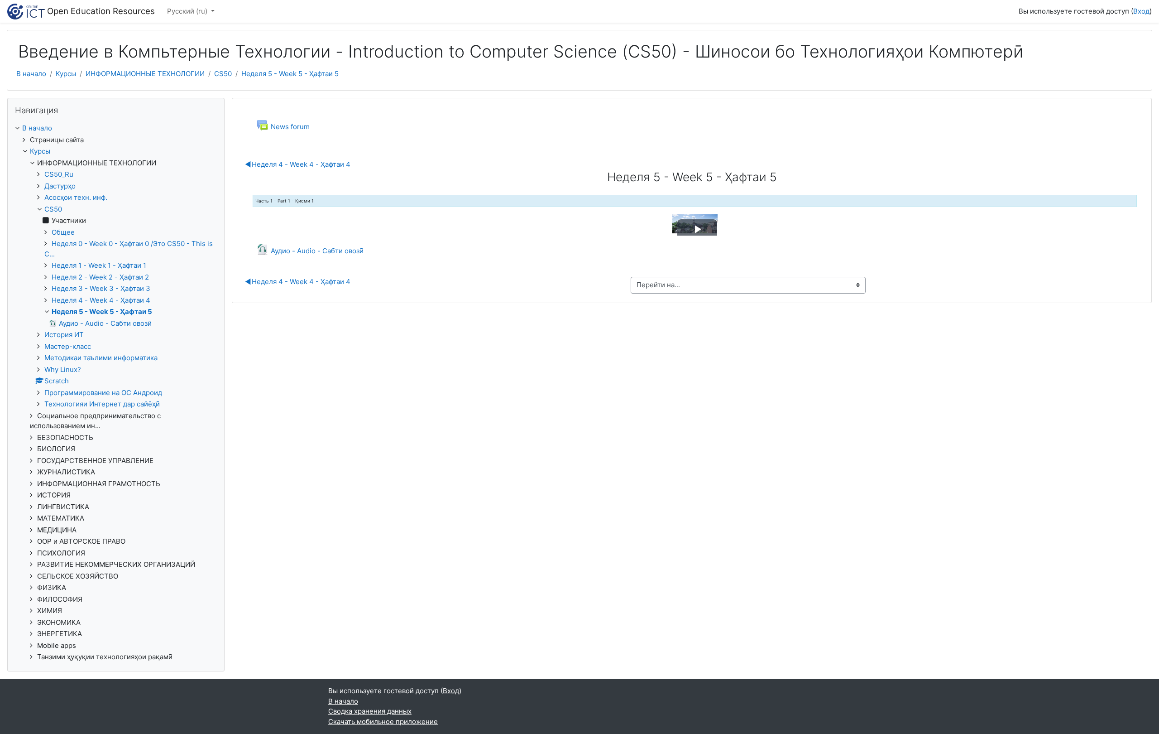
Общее (63, 232)
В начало (31, 73)
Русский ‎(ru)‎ (188, 11)
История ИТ (64, 334)
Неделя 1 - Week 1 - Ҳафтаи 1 (99, 265)
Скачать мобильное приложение (383, 721)
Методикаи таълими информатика (101, 357)
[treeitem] (116, 128)
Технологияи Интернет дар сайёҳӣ (102, 404)
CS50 (223, 73)
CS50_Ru (58, 174)
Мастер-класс (67, 346)
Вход (1141, 11)
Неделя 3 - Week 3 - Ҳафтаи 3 (101, 288)
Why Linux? (62, 369)
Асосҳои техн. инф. (75, 197)
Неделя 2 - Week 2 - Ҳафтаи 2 (100, 277)
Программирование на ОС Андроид (103, 392)
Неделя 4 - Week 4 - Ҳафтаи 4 (298, 164)
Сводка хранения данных (370, 711)
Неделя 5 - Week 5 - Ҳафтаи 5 (290, 73)
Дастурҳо (60, 186)
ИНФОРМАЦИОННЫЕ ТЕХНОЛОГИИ (145, 73)
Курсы (66, 73)
